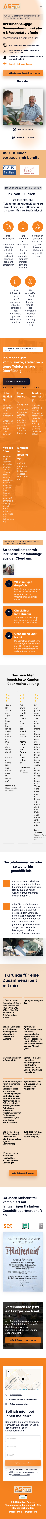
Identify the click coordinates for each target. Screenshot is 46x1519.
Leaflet (15, 1389)
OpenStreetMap (23, 1389)
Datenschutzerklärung (21, 1475)
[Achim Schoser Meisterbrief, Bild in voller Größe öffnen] (23, 1262)
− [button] (8, 1374)
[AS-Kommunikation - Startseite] (12, 6)
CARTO (38, 1389)
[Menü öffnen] (40, 6)
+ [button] (8, 1371)
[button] (23, 1379)
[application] (23, 1379)
